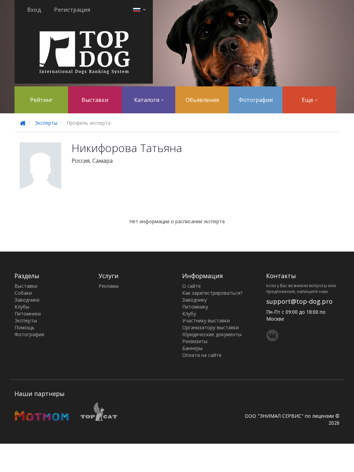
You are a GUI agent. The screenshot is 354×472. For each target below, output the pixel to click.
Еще (308, 100)
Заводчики (27, 299)
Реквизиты (194, 341)
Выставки (95, 100)
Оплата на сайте (202, 355)
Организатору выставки (210, 327)
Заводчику (194, 299)
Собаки (23, 293)
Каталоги (147, 100)
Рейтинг (41, 100)
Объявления (202, 100)
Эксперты (46, 123)
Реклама (109, 286)
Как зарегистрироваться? (212, 293)
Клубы (22, 306)
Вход (34, 9)
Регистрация (72, 9)
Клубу (189, 313)
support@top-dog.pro (299, 301)
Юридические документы (212, 334)
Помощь (25, 327)
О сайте (191, 286)
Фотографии (256, 100)
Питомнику (195, 306)
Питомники (28, 313)
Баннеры (192, 348)
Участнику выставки (206, 320)
